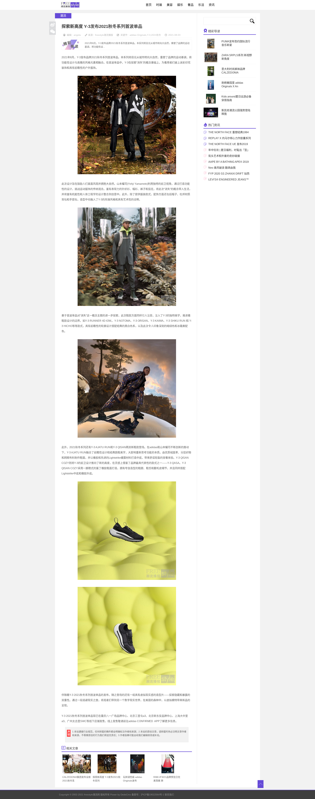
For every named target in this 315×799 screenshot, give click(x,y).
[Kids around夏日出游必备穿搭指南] (211, 103)
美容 (170, 5)
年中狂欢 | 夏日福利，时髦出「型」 (229, 150)
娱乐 (180, 5)
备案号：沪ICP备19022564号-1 (148, 794)
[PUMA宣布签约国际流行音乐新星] (210, 48)
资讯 (212, 5)
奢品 (191, 5)
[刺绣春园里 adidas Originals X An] (211, 89)
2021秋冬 (156, 35)
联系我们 (169, 794)
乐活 (201, 5)
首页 (149, 5)
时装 (159, 5)
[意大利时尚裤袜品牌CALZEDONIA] (211, 75)
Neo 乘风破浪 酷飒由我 (222, 167)
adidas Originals (138, 35)
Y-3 (148, 35)
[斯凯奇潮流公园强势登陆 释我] (211, 116)
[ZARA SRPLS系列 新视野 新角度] (210, 61)
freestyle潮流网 (70, 5)
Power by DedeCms (120, 794)
